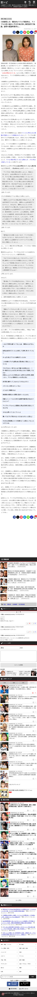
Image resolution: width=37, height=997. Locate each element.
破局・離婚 (22, 960)
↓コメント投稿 (32, 608)
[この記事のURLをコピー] (31, 32)
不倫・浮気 (3, 960)
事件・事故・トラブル (6, 18)
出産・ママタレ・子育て (25, 963)
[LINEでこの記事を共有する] (28, 32)
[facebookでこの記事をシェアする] (14, 32)
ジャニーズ (3, 952)
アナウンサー (4, 963)
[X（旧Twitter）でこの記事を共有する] (17, 32)
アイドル (21, 956)
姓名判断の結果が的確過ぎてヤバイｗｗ (20, 791)
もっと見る (18, 900)
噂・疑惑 (21, 944)
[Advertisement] (18, 12)
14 (29, 623)
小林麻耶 (14, 604)
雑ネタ (2, 967)
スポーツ (3, 956)
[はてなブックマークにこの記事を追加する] (21, 32)
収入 (5, 604)
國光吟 (9, 604)
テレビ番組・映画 (5, 948)
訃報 (2, 971)
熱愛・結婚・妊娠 (23, 948)
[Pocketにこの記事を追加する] (24, 32)
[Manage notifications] (3, 994)
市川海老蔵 (22, 604)
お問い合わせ (24, 988)
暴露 (20, 967)
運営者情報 (14, 988)
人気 (25, 3)
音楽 (20, 952)
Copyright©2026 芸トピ (18, 993)
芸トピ (4, 2)
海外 (20, 971)
